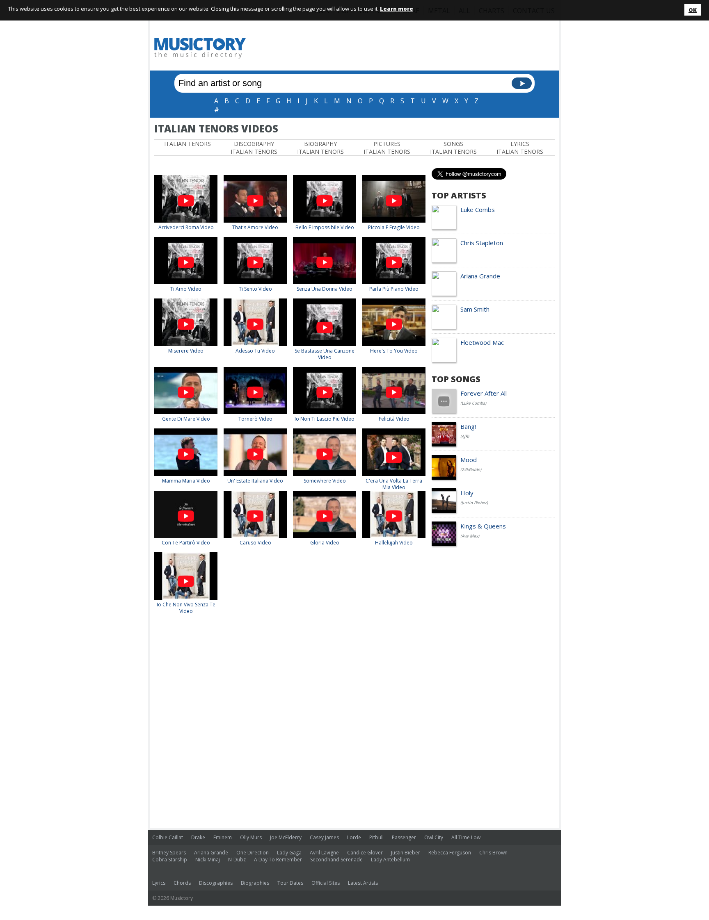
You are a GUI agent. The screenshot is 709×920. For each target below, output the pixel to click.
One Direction (252, 852)
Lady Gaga (289, 852)
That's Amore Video (255, 227)
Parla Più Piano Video (394, 288)
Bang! (468, 426)
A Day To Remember (278, 859)
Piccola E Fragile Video (394, 227)
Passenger (404, 837)
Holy (466, 493)
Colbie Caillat (167, 837)
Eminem (222, 837)
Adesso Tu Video (255, 350)
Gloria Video (324, 542)
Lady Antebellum (390, 859)
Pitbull (376, 837)
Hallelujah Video (394, 542)
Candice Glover (365, 852)
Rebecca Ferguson (449, 852)
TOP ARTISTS (459, 195)
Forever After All (483, 393)
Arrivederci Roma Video (186, 227)
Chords (182, 882)
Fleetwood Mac (482, 342)
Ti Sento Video (255, 288)
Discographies (216, 882)
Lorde (354, 837)
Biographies (255, 882)
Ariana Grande (480, 276)
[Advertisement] (405, 48)
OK (692, 10)
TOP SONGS (456, 379)
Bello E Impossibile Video (324, 227)
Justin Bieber (405, 852)
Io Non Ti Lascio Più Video (324, 418)
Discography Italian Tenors (254, 147)
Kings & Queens (483, 526)
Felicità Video (394, 418)
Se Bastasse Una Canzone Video (324, 354)
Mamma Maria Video (186, 480)
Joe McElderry (286, 837)
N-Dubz (237, 859)
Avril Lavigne (324, 852)
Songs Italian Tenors (453, 147)
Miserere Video (186, 350)
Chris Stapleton (481, 243)
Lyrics (158, 882)
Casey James (324, 837)
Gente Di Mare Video (186, 418)
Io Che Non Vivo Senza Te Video (186, 608)
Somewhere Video (325, 480)
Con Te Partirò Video (186, 542)
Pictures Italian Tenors (387, 147)
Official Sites (325, 882)
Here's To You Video (394, 350)
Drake (198, 837)
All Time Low (465, 837)
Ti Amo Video (185, 288)
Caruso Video (255, 542)
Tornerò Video (255, 418)
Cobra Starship (169, 859)
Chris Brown (493, 852)
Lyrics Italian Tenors (519, 147)
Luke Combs (477, 209)
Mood (468, 459)
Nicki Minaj (207, 859)
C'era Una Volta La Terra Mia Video (394, 484)
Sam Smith (474, 309)
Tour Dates (290, 882)
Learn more (396, 8)
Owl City (433, 837)
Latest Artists (363, 882)
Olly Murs (251, 837)
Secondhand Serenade (336, 859)
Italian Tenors (187, 144)
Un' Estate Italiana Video (255, 480)
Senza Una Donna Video (324, 288)
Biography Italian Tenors (320, 147)
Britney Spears (169, 852)
